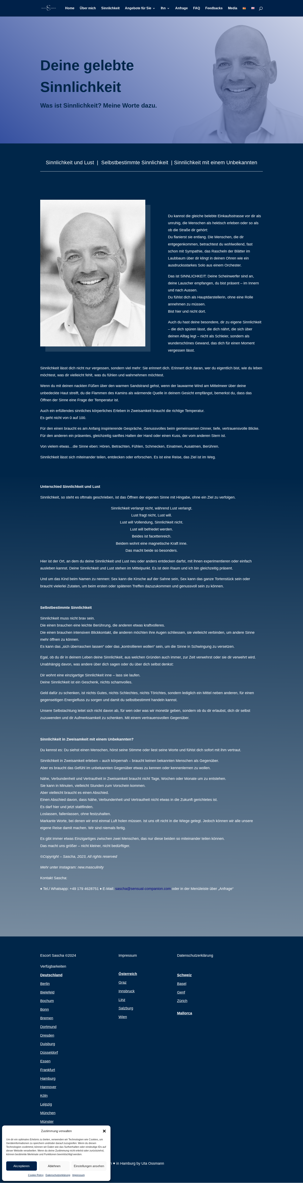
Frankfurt (47, 1070)
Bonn (44, 1009)
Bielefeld (47, 992)
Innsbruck (127, 991)
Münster (47, 1122)
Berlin (45, 984)
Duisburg (47, 1044)
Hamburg (47, 1078)
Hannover (48, 1087)
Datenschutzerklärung (58, 1175)
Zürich (182, 1001)
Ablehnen (54, 1166)
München (47, 1113)
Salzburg (126, 1008)
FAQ (196, 8)
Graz (123, 982)
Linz (122, 1000)
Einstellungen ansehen (89, 1166)
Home (69, 8)
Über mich (88, 8)
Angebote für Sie (138, 8)
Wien (123, 1017)
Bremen (46, 1018)
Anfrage (181, 8)
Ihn (163, 8)
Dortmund (48, 1027)
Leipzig (46, 1104)
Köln (44, 1096)
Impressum (78, 1175)
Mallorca (184, 1013)
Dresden (47, 1035)
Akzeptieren (21, 1166)
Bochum (47, 1001)
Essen (45, 1061)
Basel (181, 984)
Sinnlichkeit (110, 8)
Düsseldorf (49, 1052)
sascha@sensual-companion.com (143, 889)
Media (232, 8)
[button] (104, 1131)
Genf (181, 992)
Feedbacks (214, 8)
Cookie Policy (35, 1175)
